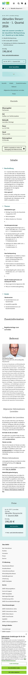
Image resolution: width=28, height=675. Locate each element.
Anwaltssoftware (6, 568)
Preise (14, 93)
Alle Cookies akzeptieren (14, 672)
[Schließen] (26, 634)
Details (6, 294)
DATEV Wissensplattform (8, 588)
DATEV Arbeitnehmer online (9, 609)
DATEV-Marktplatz (7, 581)
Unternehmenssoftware (8, 571)
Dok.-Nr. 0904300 (11, 469)
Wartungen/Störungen (8, 596)
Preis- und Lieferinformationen (10, 55)
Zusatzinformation (21, 83)
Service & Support (7, 591)
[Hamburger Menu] (14, 3)
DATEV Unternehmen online (9, 611)
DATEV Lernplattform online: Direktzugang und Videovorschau (13, 148)
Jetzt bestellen (14, 67)
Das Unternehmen (7, 548)
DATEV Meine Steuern (7, 614)
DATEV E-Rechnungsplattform (10, 621)
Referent (14, 86)
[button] (14, 61)
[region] (14, 653)
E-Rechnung (5, 578)
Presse (4, 556)
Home (3, 8)
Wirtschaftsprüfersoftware (9, 573)
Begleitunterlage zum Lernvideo (11, 328)
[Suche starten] (18, 3)
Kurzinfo (4, 83)
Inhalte (11, 83)
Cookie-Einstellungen (14, 663)
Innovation (5, 553)
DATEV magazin (6, 631)
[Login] (25, 3)
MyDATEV (4, 619)
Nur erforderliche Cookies (14, 668)
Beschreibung (9, 168)
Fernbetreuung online (7, 599)
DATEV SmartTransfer (7, 616)
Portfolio (4, 551)
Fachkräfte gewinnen (7, 576)
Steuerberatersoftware (8, 566)
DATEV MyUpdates (7, 593)
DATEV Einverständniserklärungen (11, 601)
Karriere (4, 558)
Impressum (13, 660)
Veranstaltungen (6, 629)
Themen (7, 206)
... (7, 8)
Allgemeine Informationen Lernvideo (14, 90)
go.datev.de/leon (10, 439)
